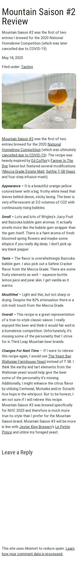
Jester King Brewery (35, 427)
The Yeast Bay (59, 356)
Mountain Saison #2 (17, 139)
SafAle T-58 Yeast (60, 171)
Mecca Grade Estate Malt (23, 171)
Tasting (27, 67)
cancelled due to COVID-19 (23, 155)
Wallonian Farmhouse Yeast (24, 361)
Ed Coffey (39, 160)
